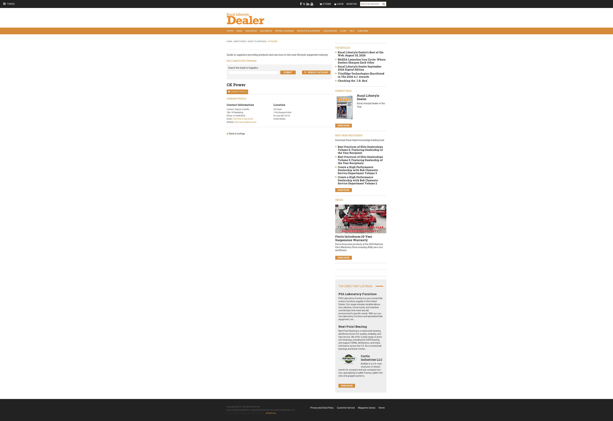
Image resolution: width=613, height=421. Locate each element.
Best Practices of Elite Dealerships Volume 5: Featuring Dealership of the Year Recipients (360, 160)
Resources (251, 31)
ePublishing (271, 413)
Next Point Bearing (352, 326)
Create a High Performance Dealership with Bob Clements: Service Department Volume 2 (358, 180)
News (239, 31)
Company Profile (238, 92)
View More (343, 125)
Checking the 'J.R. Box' (353, 80)
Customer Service (346, 407)
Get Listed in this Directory (242, 60)
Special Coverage (284, 31)
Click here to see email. (243, 119)
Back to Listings (237, 133)
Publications (330, 31)
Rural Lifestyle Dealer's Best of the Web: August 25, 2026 (360, 54)
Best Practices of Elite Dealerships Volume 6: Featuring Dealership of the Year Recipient (360, 149)
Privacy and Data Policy (322, 407)
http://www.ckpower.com (245, 122)
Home (229, 41)
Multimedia (266, 31)
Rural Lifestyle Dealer (368, 97)
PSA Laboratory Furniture (357, 294)
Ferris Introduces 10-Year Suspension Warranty (353, 238)
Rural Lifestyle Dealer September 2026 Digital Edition (359, 68)
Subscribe (363, 31)
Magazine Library (366, 407)
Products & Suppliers (308, 31)
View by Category (318, 72)
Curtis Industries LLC (371, 357)
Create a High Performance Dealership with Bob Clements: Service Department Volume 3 (358, 170)
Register (352, 4)
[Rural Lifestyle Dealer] (344, 107)
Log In (340, 4)
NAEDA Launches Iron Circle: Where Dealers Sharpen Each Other (362, 61)
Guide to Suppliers (257, 41)
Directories (240, 41)
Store (343, 31)
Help (352, 31)
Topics (11, 4)
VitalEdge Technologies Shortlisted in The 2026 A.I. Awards (361, 75)
